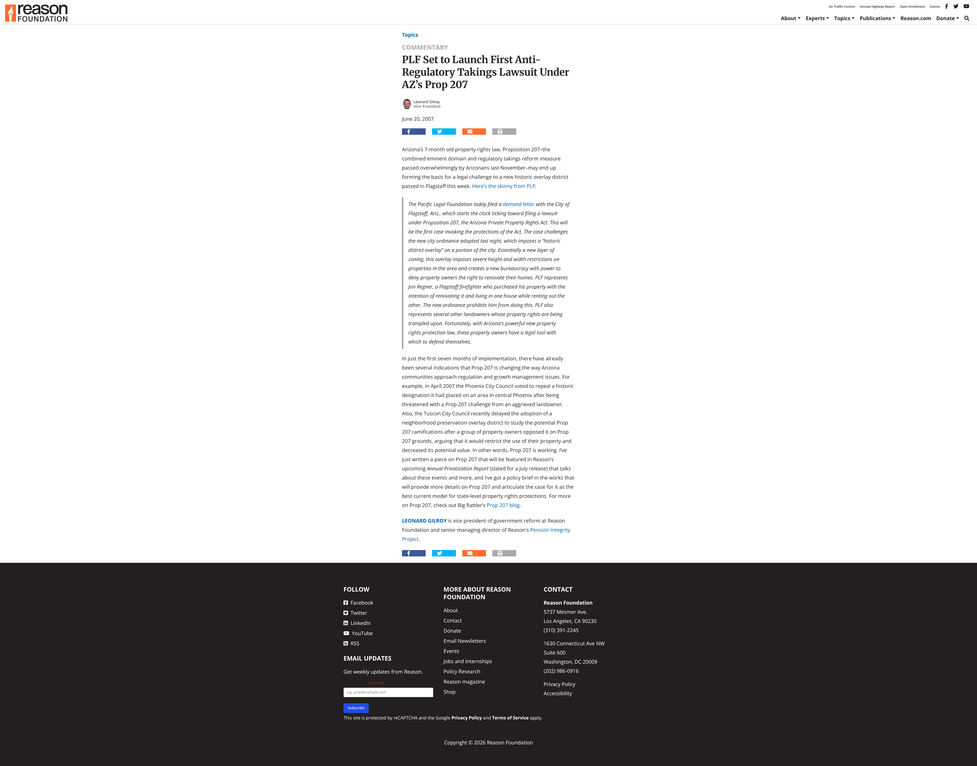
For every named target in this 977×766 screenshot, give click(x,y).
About (788, 18)
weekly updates (371, 671)
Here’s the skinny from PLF (503, 186)
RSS (355, 643)
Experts (815, 18)
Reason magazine (464, 681)
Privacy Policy (560, 684)
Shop (449, 691)
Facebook (362, 602)
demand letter (519, 204)
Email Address (363, 682)
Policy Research (461, 671)
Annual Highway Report (877, 6)
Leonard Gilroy (424, 520)
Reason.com (915, 18)
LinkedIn (361, 623)
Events (935, 6)
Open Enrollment (912, 6)
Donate (945, 18)
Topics (842, 18)
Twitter (359, 612)
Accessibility (558, 693)
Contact (452, 620)
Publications (875, 18)
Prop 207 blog (503, 505)
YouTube (362, 633)
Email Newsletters (464, 640)
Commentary (425, 47)
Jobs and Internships (467, 661)
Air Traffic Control (842, 6)
